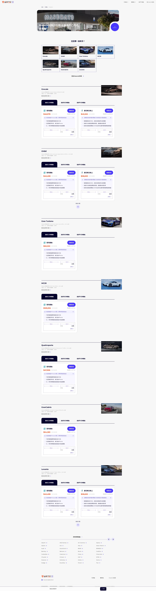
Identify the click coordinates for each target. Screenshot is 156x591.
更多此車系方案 (45, 96)
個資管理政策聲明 (53, 586)
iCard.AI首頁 (112, 578)
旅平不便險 (141, 2)
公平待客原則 (70, 586)
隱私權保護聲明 (44, 586)
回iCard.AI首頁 (150, 2)
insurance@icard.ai (48, 579)
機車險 (102, 578)
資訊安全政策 (62, 586)
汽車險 (93, 578)
